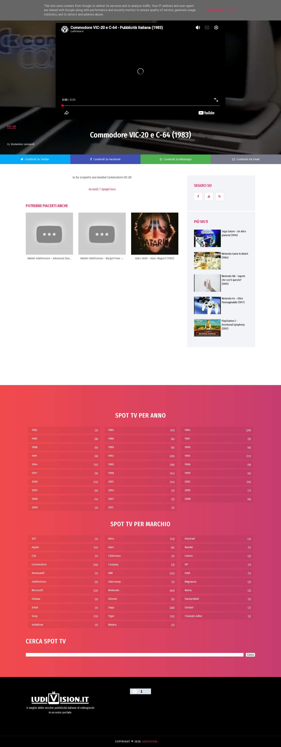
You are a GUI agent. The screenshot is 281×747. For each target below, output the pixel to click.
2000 (35, 481)
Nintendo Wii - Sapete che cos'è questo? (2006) (233, 280)
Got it (233, 10)
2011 (110, 507)
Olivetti (112, 599)
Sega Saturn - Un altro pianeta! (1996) (234, 233)
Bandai (189, 547)
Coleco (189, 556)
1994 (34, 464)
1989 (111, 447)
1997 (34, 473)
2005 (187, 490)
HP (186, 564)
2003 (34, 490)
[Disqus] (102, 312)
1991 (34, 456)
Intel (187, 573)
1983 (111, 430)
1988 (34, 447)
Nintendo (113, 590)
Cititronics (114, 556)
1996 (187, 464)
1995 (111, 464)
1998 (111, 473)
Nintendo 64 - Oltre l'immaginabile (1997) (233, 300)
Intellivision (39, 581)
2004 (111, 490)
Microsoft (37, 590)
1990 (187, 447)
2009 (35, 507)
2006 (35, 499)
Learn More (214, 10)
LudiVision (150, 741)
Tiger (111, 616)
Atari (111, 547)
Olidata (36, 599)
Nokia (188, 590)
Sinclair (189, 607)
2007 (111, 499)
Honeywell (38, 573)
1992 (111, 456)
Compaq (113, 564)
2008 (188, 499)
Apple (35, 547)
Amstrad (190, 538)
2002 (187, 481)
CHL (34, 556)
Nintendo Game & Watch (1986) (235, 255)
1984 (187, 430)
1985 (34, 438)
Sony (35, 616)
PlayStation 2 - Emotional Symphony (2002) (233, 324)
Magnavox (191, 581)
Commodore (39, 564)
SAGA (35, 607)
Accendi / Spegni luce (102, 189)
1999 (187, 473)
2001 (111, 481)
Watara (112, 624)
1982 (34, 430)
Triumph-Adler (193, 616)
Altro (111, 538)
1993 (187, 456)
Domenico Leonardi (22, 144)
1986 (111, 438)
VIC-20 (11, 126)
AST (34, 538)
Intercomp (114, 581)
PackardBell (192, 599)
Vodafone (37, 624)
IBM (110, 573)
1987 (187, 438)
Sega (111, 607)
